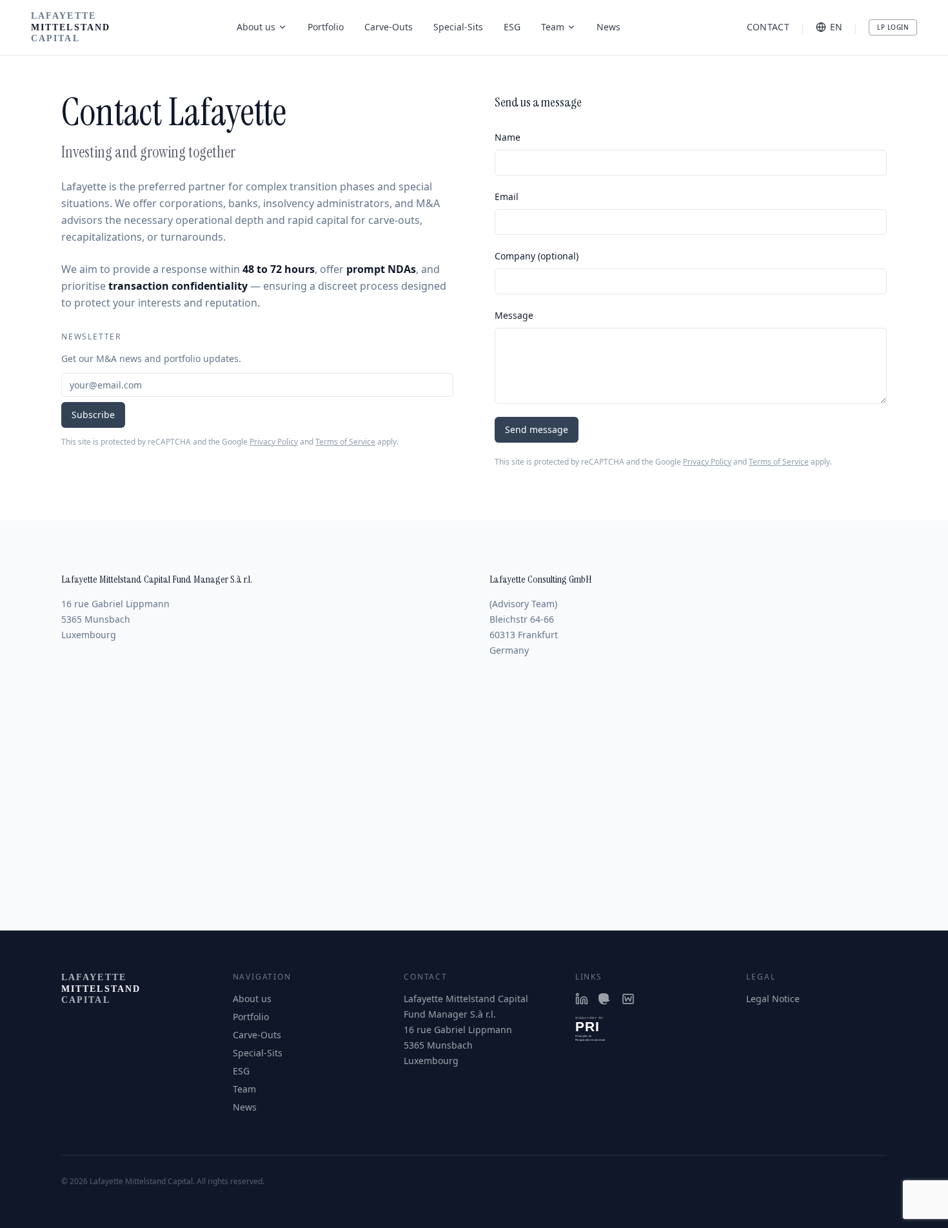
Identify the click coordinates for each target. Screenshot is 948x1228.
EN (836, 27)
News (608, 27)
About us (256, 27)
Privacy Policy (274, 441)
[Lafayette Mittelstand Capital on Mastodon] (604, 998)
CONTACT (768, 27)
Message (514, 315)
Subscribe (93, 414)
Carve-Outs (388, 27)
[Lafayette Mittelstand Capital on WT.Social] (628, 998)
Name (507, 137)
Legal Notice (773, 998)
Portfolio (326, 27)
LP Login (893, 27)
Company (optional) (536, 256)
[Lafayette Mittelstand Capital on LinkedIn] (581, 998)
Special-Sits (458, 27)
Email (506, 196)
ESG (512, 27)
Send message (536, 429)
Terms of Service (345, 441)
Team (552, 27)
